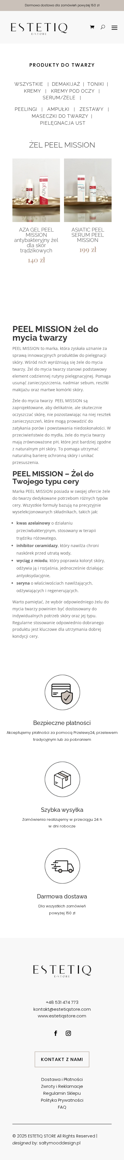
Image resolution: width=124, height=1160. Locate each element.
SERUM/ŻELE (59, 97)
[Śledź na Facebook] (55, 1033)
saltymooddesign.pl (59, 1143)
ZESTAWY (92, 109)
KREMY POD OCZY (75, 91)
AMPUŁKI (57, 109)
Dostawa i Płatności (62, 1079)
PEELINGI (27, 109)
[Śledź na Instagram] (68, 1033)
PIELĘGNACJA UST (63, 123)
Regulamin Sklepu (62, 1093)
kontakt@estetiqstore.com (62, 1009)
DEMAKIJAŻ (66, 84)
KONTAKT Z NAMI (62, 1059)
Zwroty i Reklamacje (62, 1086)
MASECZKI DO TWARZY (59, 116)
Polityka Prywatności (62, 1100)
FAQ (62, 1107)
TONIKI (95, 84)
